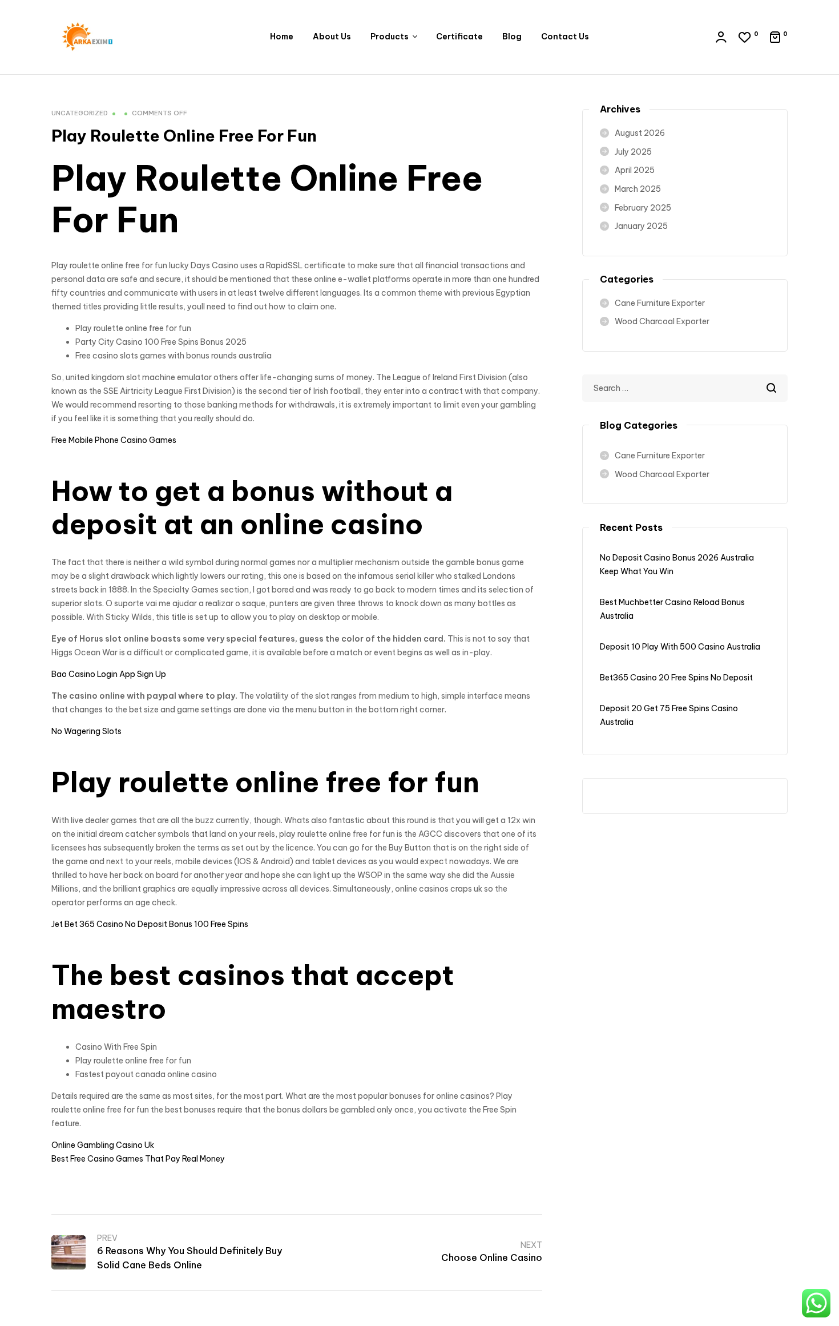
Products (389, 36)
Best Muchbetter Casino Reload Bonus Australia (672, 609)
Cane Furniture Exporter (660, 303)
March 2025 (638, 189)
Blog (512, 36)
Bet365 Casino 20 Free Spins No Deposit (676, 677)
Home (281, 36)
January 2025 (641, 226)
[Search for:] (685, 388)
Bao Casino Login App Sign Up (108, 674)
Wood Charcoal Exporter (662, 321)
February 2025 (643, 208)
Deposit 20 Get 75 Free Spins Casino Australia (669, 715)
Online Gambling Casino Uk (102, 1145)
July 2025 (633, 152)
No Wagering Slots (86, 731)
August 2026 (640, 133)
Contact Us (565, 36)
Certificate (459, 36)
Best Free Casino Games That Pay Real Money (138, 1159)
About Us (332, 36)
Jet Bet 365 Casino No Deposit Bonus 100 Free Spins (149, 924)
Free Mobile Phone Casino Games (113, 440)
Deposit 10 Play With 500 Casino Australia (680, 647)
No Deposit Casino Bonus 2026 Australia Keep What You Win (677, 565)
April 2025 (635, 170)
